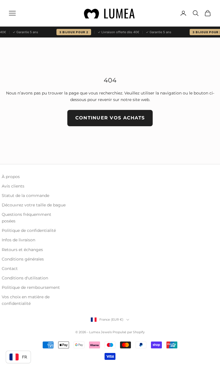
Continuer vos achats (110, 118)
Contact (10, 268)
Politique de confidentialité (29, 230)
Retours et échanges (22, 249)
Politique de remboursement (31, 287)
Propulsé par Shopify (129, 332)
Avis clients (13, 186)
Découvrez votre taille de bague (34, 205)
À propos (11, 176)
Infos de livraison (18, 239)
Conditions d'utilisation (25, 278)
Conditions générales (23, 259)
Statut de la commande (25, 195)
